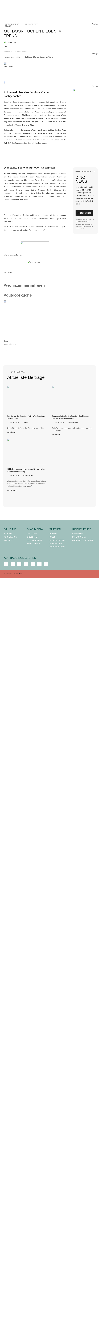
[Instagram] (13, 564)
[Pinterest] (46, 564)
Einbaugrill (53, 183)
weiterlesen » (11, 432)
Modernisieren (12, 24)
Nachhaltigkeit (28, 476)
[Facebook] (6, 564)
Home (6, 57)
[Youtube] (26, 564)
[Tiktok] (19, 564)
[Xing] (39, 564)
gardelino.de (17, 255)
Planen (8, 26)
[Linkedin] (33, 564)
